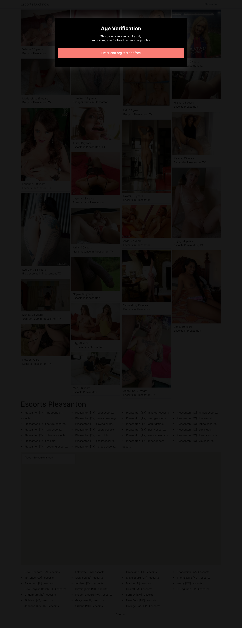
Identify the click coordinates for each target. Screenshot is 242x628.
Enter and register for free (121, 53)
